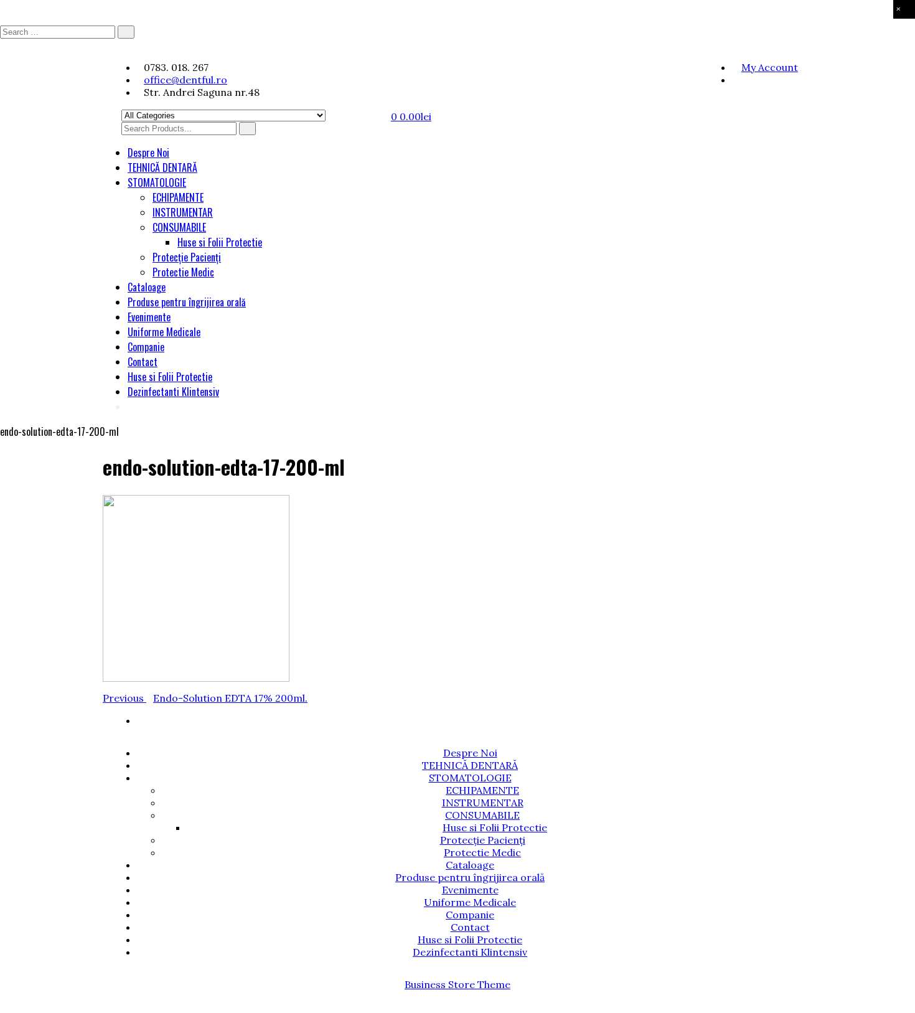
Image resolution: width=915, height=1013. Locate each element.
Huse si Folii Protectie (219, 242)
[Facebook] (735, 79)
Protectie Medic (183, 272)
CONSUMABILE (179, 227)
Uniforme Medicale (164, 331)
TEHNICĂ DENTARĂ (162, 167)
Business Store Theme (457, 984)
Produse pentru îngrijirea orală (187, 301)
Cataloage (147, 287)
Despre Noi (148, 152)
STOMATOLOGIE (157, 182)
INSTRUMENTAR (182, 212)
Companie (146, 346)
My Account (769, 67)
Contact (142, 361)
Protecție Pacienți (186, 257)
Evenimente (149, 316)
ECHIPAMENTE (178, 197)
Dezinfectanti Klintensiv (173, 391)
